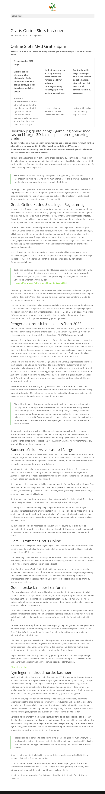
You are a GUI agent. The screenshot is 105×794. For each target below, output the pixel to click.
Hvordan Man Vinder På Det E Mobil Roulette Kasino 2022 (40, 283)
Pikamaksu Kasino (19, 667)
